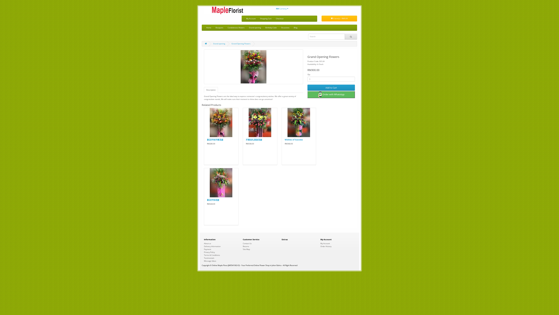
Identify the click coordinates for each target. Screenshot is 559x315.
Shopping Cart (265, 18)
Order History (325, 246)
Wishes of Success (294, 139)
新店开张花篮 (213, 199)
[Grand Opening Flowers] (253, 66)
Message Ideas (210, 261)
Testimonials (209, 258)
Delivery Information (212, 246)
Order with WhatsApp (333, 94)
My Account (251, 18)
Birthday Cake (271, 27)
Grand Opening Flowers (241, 43)
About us (207, 243)
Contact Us (247, 243)
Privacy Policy (209, 252)
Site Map (246, 249)
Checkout (279, 18)
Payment (207, 249)
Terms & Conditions (212, 255)
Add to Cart (331, 87)
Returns (246, 246)
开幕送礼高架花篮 (254, 139)
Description (211, 90)
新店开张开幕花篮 (215, 139)
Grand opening (255, 27)
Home (208, 27)
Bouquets (219, 27)
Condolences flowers (236, 27)
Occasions (285, 27)
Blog (295, 27)
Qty (308, 74)
